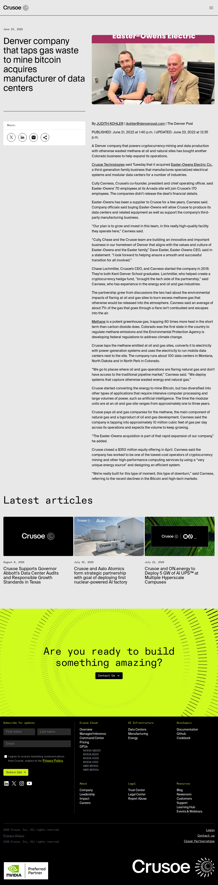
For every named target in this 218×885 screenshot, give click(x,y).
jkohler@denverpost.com (145, 124)
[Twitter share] (11, 137)
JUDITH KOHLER (109, 124)
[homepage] (16, 8)
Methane (98, 322)
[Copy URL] (45, 137)
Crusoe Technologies (108, 165)
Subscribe (14, 772)
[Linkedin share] (22, 137)
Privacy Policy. (53, 760)
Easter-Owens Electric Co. (191, 165)
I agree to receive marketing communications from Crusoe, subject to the (36, 758)
